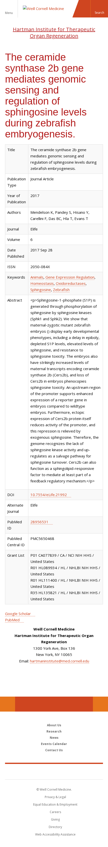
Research (54, 731)
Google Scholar (18, 613)
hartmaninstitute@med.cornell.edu (59, 660)
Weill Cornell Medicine (54, 771)
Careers (55, 812)
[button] (99, 8)
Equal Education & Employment (55, 804)
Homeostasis (42, 283)
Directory (55, 827)
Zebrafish (61, 289)
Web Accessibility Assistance (55, 834)
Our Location (7, 704)
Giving (55, 819)
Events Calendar (54, 744)
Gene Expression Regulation (69, 277)
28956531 (39, 521)
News (54, 738)
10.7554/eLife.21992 (48, 494)
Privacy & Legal (55, 797)
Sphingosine (40, 289)
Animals (36, 277)
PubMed (12, 619)
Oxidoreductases (71, 283)
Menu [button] (9, 13)
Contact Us (100, 704)
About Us (54, 725)
